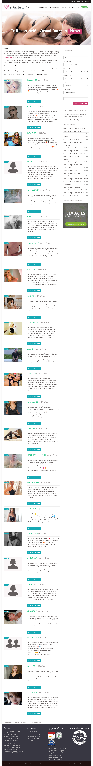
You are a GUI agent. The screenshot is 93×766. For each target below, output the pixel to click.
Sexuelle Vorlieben (35, 736)
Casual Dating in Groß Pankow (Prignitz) (75, 179)
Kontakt (71, 764)
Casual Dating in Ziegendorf (75, 139)
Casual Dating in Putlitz (75, 148)
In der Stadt (67, 96)
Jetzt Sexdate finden (81, 103)
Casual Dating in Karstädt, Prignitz (75, 157)
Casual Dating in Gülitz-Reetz (75, 131)
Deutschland (16, 722)
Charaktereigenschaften (36, 735)
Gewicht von (67, 75)
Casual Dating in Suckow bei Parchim (75, 154)
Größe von (66, 68)
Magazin (86, 1)
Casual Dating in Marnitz (75, 151)
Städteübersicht (54, 7)
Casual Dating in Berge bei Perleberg (75, 128)
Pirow (46, 80)
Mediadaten (64, 764)
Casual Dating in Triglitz (75, 162)
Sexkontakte (8, 57)
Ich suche (66, 55)
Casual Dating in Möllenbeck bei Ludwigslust (75, 166)
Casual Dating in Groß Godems (75, 193)
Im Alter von (67, 62)
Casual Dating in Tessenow (75, 176)
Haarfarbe (66, 89)
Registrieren (79, 7)
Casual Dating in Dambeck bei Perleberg (75, 143)
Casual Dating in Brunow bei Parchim (75, 135)
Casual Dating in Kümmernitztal (75, 190)
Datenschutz (77, 764)
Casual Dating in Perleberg (75, 187)
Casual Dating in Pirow (35, 722)
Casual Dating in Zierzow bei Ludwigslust (75, 183)
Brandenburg (24, 722)
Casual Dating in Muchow (75, 195)
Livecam (73, 1)
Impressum (86, 764)
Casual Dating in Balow (75, 170)
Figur (65, 82)
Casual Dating (43, 7)
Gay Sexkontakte (34, 738)
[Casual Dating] (16, 7)
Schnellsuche (66, 7)
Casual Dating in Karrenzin (75, 173)
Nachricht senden (33, 101)
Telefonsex (80, 1)
